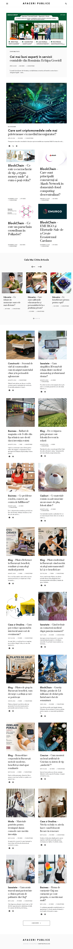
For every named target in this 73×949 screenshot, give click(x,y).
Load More (35, 923)
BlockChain (12, 126)
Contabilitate (14, 51)
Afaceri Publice (36, 3)
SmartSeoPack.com (44, 944)
